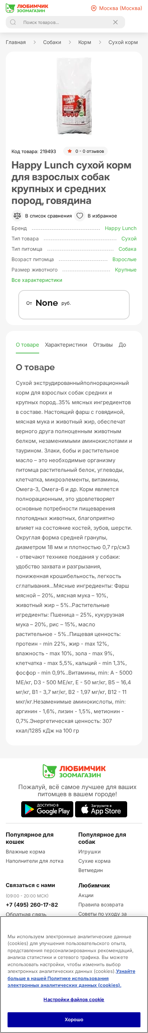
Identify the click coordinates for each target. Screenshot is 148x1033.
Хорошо (74, 1019)
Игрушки (89, 851)
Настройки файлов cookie (73, 999)
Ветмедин (90, 870)
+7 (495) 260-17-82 (32, 904)
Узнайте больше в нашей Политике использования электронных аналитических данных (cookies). (71, 978)
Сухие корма (94, 861)
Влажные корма (25, 851)
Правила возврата (101, 904)
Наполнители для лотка (35, 861)
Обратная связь (26, 914)
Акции (85, 895)
